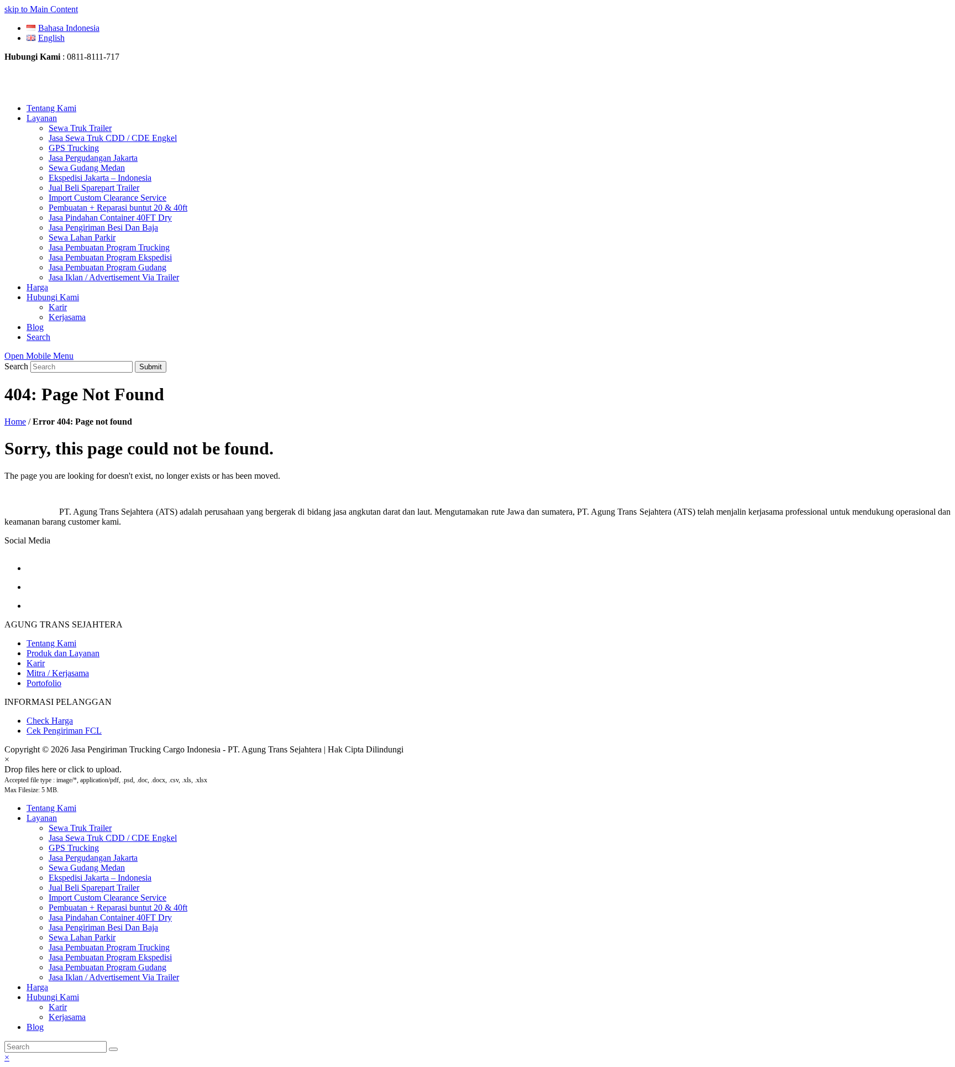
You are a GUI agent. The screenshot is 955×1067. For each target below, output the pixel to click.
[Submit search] (113, 1049)
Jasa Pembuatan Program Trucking (109, 947)
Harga (37, 987)
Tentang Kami (51, 643)
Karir (36, 663)
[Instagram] (35, 587)
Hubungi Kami (53, 997)
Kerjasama (67, 1017)
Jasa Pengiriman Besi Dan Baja (103, 927)
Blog (35, 1027)
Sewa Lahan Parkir (82, 937)
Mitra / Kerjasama (58, 673)
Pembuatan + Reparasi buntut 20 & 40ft (118, 907)
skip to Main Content (41, 9)
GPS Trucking (74, 847)
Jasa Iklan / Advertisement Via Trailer (114, 977)
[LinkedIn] (35, 605)
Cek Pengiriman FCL (64, 730)
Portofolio (44, 683)
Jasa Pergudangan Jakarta (93, 857)
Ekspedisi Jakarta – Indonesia (100, 877)
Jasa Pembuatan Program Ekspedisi (110, 957)
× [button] (6, 1057)
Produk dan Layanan (63, 653)
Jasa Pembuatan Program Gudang (107, 967)
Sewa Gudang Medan (87, 867)
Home (15, 421)
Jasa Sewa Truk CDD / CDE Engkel (113, 838)
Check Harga (50, 720)
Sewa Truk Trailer (80, 828)
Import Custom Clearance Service (107, 897)
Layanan (42, 818)
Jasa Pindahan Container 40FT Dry (110, 917)
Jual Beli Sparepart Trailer (94, 887)
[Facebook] (35, 568)
